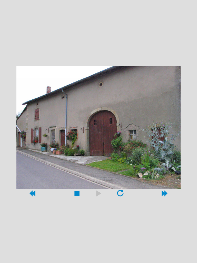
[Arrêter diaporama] (76, 194)
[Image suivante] (165, 194)
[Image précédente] (32, 194)
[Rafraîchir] (120, 194)
